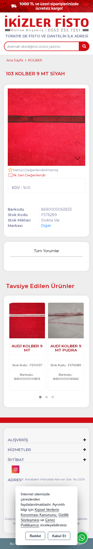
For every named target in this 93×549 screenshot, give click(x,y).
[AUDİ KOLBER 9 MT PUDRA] (66, 320)
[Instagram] (15, 469)
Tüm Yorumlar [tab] (46, 251)
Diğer (46, 225)
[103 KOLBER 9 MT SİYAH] (46, 127)
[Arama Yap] (84, 46)
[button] (77, 158)
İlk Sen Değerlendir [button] (29, 175)
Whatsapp (81, 537)
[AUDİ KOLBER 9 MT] (27, 320)
